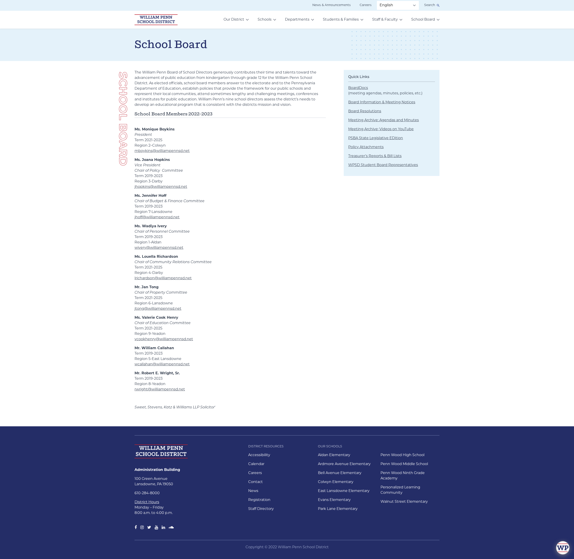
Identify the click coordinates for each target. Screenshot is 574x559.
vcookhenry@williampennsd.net (164, 339)
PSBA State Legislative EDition (375, 138)
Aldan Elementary (334, 455)
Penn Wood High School (402, 455)
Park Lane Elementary (338, 509)
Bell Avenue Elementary (339, 473)
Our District (234, 20)
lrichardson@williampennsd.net (163, 278)
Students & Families (341, 20)
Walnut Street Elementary (404, 502)
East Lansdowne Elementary (344, 491)
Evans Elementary (334, 500)
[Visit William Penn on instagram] (142, 528)
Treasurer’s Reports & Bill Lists (375, 156)
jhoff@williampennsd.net (157, 217)
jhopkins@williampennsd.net (161, 187)
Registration (259, 500)
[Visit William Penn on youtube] (156, 528)
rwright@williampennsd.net (160, 389)
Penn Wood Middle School (404, 464)
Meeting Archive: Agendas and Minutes (383, 120)
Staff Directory (261, 509)
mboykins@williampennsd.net (162, 151)
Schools (265, 20)
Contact (255, 482)
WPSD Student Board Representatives (383, 165)
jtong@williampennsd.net (158, 309)
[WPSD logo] (156, 19)
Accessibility (259, 455)
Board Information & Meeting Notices (381, 102)
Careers (366, 5)
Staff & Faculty (385, 20)
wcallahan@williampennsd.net (162, 364)
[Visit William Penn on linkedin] (163, 528)
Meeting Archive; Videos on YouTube (381, 129)
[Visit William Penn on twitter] (149, 528)
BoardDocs (358, 88)
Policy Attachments (366, 147)
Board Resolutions (364, 111)
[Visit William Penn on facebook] (136, 528)
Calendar (256, 464)
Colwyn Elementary (335, 482)
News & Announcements (331, 5)
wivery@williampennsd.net (159, 248)
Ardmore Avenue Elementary (344, 464)
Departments (297, 20)
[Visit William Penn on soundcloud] (171, 528)
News (253, 491)
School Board (423, 20)
